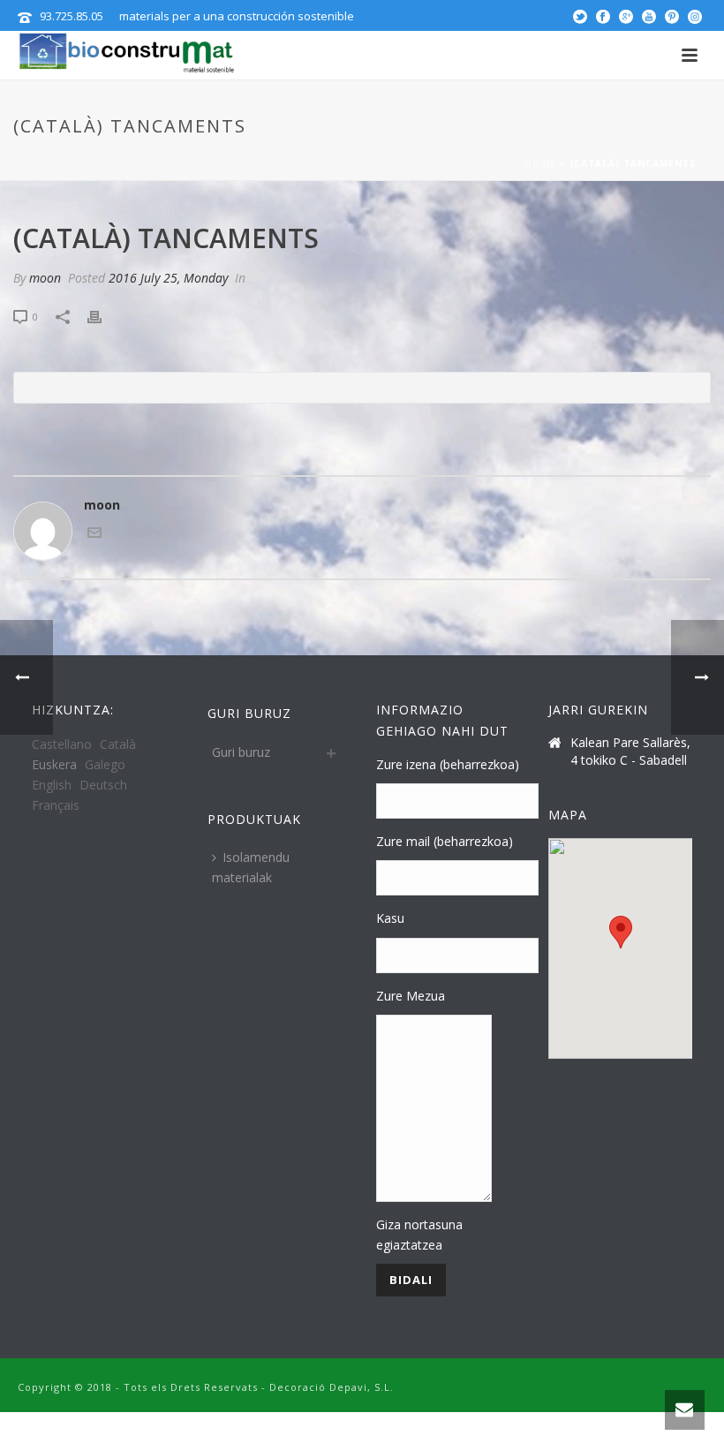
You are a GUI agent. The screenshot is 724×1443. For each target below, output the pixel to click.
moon (45, 277)
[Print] (103, 316)
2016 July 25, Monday (168, 277)
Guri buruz (241, 752)
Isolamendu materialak (251, 867)
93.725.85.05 (71, 16)
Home (540, 163)
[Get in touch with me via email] (94, 534)
